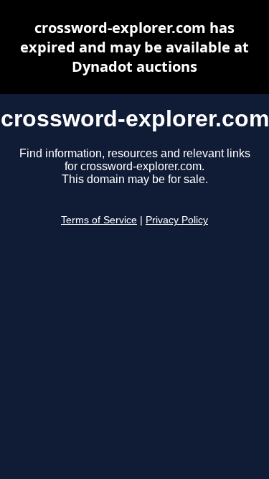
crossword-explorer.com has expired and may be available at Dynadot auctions (134, 47)
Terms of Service (99, 220)
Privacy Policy (177, 220)
